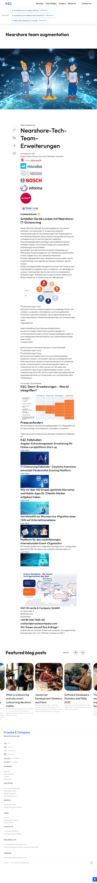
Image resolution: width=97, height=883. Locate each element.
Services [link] (39, 3)
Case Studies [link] (50, 3)
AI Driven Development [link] (12, 788)
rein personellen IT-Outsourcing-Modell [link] (45, 231)
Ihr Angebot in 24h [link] (27, 153)
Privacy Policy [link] (9, 823)
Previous (75, 652)
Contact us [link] (86, 3)
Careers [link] (62, 3)
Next (82, 652)
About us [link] (72, 3)
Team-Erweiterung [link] (27, 125)
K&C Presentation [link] (10, 796)
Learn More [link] (24, 450)
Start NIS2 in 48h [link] (10, 791)
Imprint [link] (6, 817)
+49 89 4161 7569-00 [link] (32, 619)
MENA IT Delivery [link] (10, 793)
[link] (95, 879)
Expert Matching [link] (10, 804)
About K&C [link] (8, 779)
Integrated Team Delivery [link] (13, 807)
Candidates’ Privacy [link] (11, 820)
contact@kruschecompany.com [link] (38, 623)
